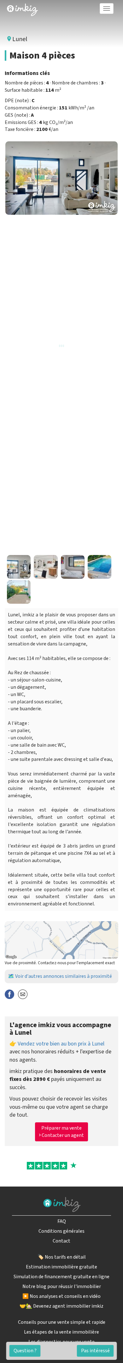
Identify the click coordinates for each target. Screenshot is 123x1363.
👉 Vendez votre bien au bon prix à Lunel (56, 1044)
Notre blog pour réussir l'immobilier (61, 1286)
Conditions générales (61, 1231)
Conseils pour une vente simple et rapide (61, 1322)
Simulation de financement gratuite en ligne (61, 1276)
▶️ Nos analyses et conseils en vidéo (61, 1296)
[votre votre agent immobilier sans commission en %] (22, 8)
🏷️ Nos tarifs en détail (62, 1257)
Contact (61, 1240)
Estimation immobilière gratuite (61, 1266)
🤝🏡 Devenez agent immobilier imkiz (61, 1306)
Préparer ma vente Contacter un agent (62, 1132)
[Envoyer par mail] (22, 994)
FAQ (61, 1221)
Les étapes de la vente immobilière (61, 1332)
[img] (22, 9)
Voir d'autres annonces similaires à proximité (63, 976)
